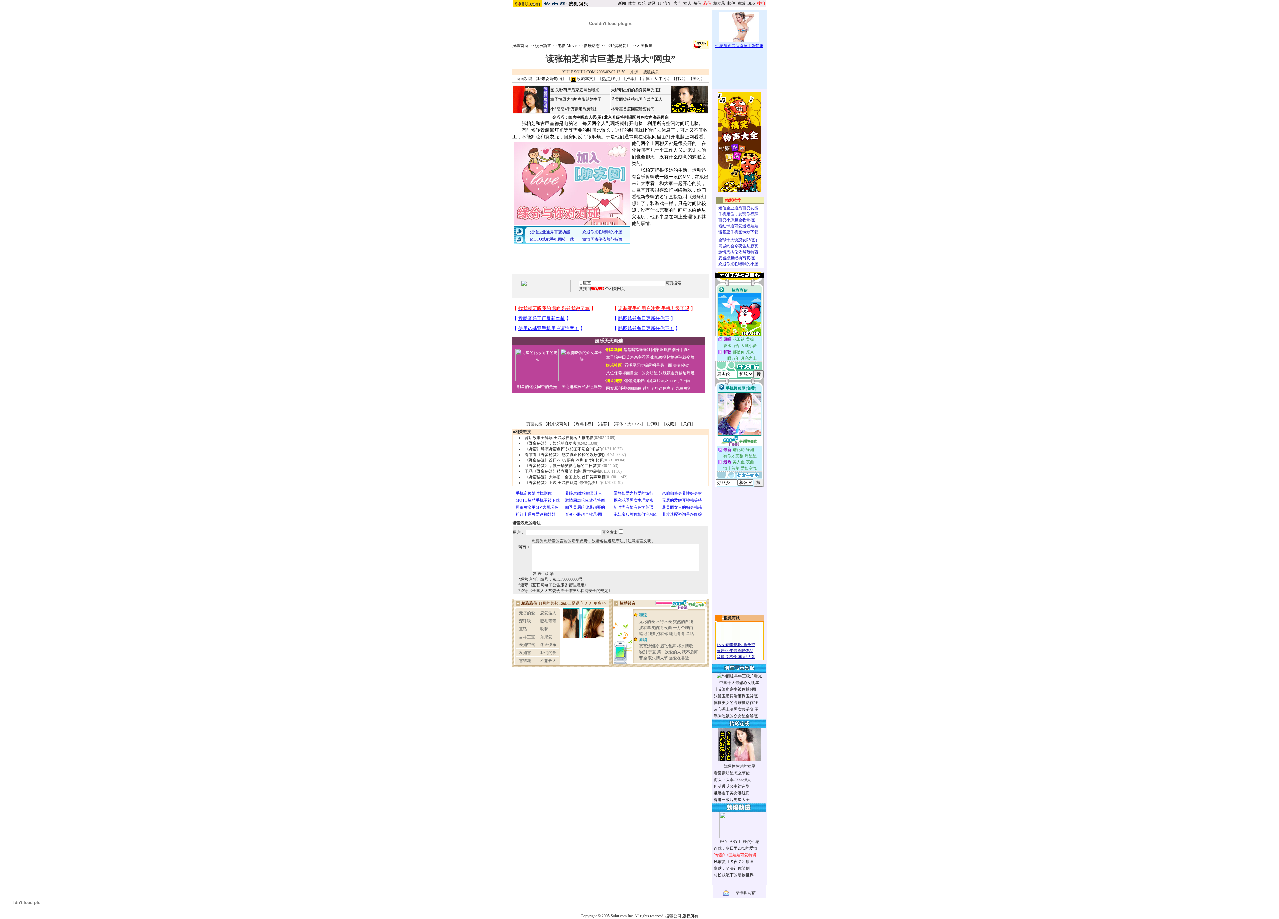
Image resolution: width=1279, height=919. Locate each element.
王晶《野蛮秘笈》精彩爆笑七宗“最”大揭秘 (562, 471)
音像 (721, 656)
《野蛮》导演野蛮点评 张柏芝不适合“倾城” (563, 449)
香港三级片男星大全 (732, 799)
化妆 (721, 645)
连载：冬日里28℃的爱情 (735, 848)
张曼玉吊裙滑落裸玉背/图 (736, 696)
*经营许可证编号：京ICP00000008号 (550, 579)
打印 (680, 78)
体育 (632, 3)
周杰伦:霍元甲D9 (740, 656)
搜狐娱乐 (651, 72)
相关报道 (645, 45)
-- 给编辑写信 (744, 892)
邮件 (731, 3)
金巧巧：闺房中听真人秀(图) (577, 117)
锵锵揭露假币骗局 (640, 380)
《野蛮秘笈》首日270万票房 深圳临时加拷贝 (564, 460)
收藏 (670, 424)
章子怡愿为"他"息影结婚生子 (576, 99)
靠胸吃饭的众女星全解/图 (736, 716)
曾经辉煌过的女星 (739, 766)
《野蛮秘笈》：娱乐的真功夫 (551, 443)
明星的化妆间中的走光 (537, 386)
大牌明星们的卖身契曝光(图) (636, 90)
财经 (652, 3)
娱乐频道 (543, 45)
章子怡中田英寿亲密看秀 (628, 357)
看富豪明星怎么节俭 (732, 773)
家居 (721, 650)
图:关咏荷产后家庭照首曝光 (574, 90)
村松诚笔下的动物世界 (734, 875)
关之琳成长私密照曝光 (582, 386)
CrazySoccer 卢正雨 (673, 380)
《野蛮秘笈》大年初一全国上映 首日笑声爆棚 (565, 477)
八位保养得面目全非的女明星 (632, 373)
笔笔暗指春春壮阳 (639, 349)
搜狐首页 (520, 45)
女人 (687, 3)
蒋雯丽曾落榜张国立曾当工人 (637, 99)
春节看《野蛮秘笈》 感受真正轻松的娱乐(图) (564, 454)
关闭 (697, 78)
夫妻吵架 (681, 365)
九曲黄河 (684, 388)
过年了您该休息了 (659, 388)
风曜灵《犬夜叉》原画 (734, 861)
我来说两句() (549, 78)
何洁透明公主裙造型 (732, 786)
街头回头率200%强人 (732, 779)
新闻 (622, 3)
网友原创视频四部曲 (624, 388)
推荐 (630, 78)
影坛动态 (592, 45)
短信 (697, 3)
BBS (751, 3)
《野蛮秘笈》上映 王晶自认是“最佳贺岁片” (563, 482)
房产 (677, 3)
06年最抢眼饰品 (739, 650)
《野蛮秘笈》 (618, 45)
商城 (741, 3)
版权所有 (690, 916)
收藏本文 (584, 78)
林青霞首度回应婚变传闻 (633, 109)
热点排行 (610, 78)
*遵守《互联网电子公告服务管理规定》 (553, 585)
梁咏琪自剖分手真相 (674, 349)
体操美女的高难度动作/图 (736, 702)
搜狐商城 (732, 618)
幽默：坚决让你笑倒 (732, 868)
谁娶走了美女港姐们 (732, 793)
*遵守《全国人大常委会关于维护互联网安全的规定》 (565, 590)
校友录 (719, 3)
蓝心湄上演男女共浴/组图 (736, 709)
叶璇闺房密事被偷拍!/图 (735, 689)
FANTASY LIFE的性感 (739, 841)
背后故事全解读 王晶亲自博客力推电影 (559, 437)
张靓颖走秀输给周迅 (677, 373)
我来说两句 (557, 424)
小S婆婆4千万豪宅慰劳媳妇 (574, 109)
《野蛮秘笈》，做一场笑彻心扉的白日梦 (561, 465)
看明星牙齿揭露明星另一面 (647, 365)
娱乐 (642, 3)
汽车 (667, 3)
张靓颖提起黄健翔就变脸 (672, 357)
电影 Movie (567, 45)
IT (659, 3)
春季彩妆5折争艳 (740, 645)
